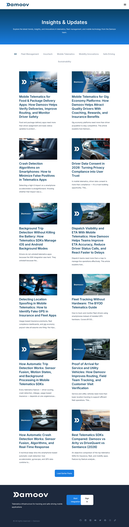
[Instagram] (110, 520)
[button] (64, 473)
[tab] (15, 54)
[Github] (81, 520)
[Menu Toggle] (125, 4)
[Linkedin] (85, 520)
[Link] (115, 520)
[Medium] (90, 520)
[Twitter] (100, 520)
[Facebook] (105, 520)
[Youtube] (95, 520)
